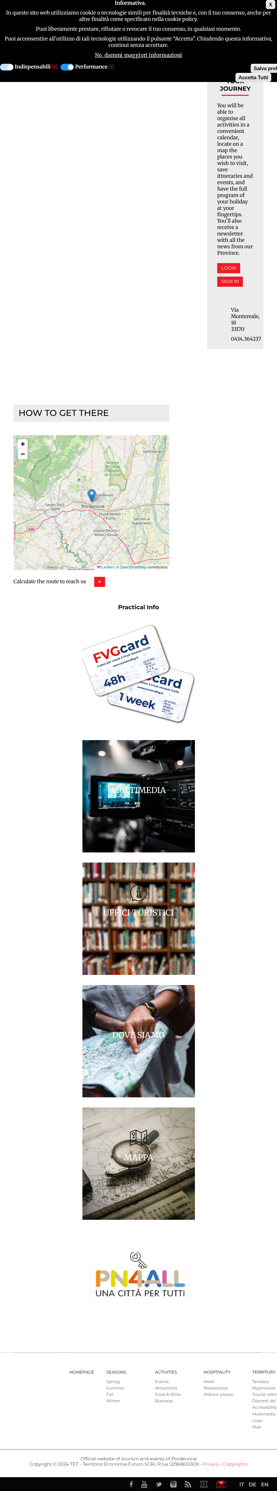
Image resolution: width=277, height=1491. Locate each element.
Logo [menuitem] (257, 1420)
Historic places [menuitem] (218, 1394)
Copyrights (235, 1464)
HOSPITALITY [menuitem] (217, 1372)
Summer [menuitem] (115, 1388)
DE (252, 1484)
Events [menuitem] (162, 1381)
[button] (91, 496)
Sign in (230, 281)
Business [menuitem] (164, 1401)
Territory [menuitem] (260, 1381)
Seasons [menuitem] (116, 1372)
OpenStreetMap (133, 567)
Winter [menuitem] (113, 1401)
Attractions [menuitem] (166, 1388)
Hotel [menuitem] (209, 1381)
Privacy (211, 1464)
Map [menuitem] (256, 1427)
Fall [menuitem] (110, 1394)
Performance (91, 67)
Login (228, 268)
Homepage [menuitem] (82, 1372)
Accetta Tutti (253, 77)
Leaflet (107, 567)
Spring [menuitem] (113, 1381)
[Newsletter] (221, 1484)
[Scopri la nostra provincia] (204, 1484)
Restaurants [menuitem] (216, 1388)
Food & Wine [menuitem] (168, 1394)
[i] (54, 67)
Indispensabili (33, 67)
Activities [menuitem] (166, 1372)
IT (242, 1484)
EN (265, 1484)
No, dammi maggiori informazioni (138, 55)
